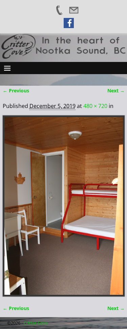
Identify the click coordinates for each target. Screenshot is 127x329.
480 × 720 (95, 106)
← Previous (16, 90)
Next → (116, 90)
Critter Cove (36, 323)
